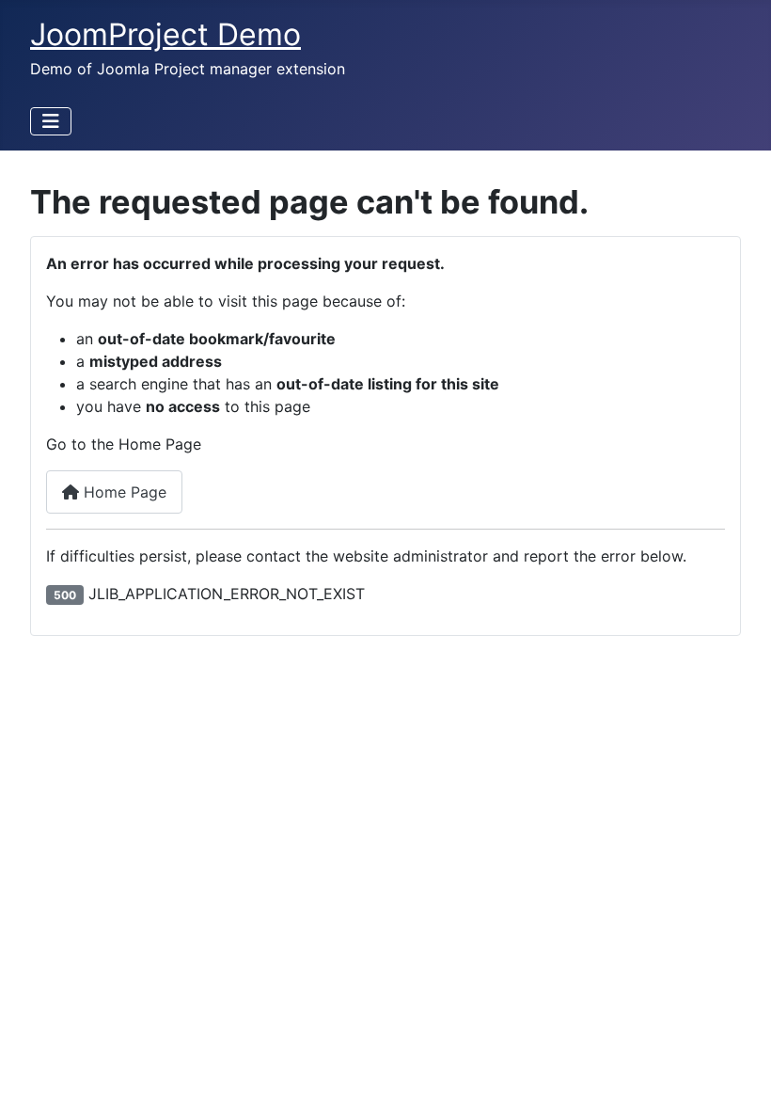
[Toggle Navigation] (50, 121)
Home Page (122, 492)
